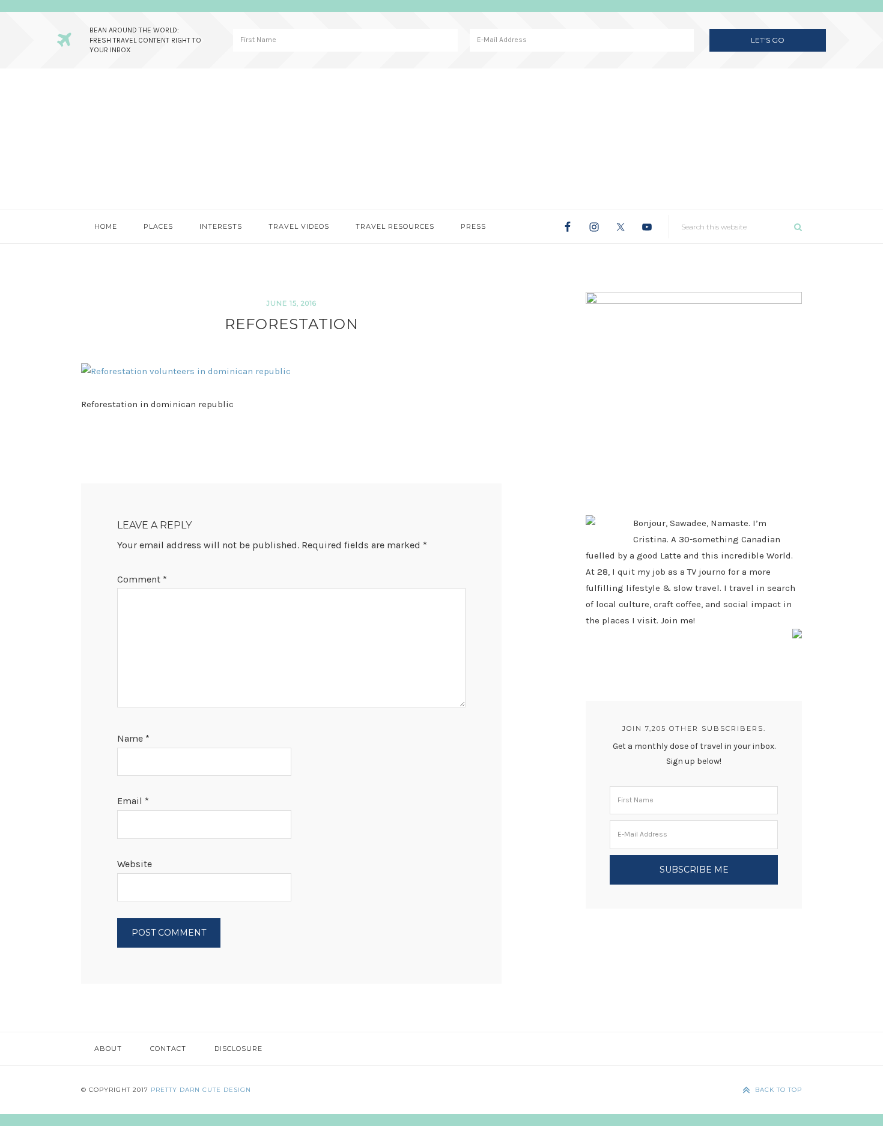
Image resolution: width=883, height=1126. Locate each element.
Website (134, 864)
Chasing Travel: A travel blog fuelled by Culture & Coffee (441, 139)
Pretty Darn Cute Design (201, 1090)
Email (133, 801)
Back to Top (778, 1090)
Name (133, 738)
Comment (142, 579)
